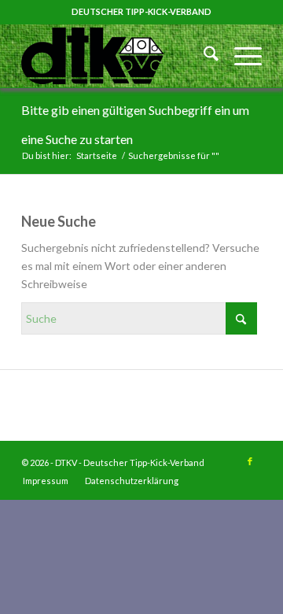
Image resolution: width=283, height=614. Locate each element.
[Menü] (240, 55)
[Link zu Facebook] (250, 461)
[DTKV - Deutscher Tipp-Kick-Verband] (117, 55)
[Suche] (203, 55)
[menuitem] (203, 55)
